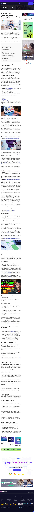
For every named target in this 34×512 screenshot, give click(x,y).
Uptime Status (22, 498)
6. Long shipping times (5, 50)
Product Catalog (2, 496)
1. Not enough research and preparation (7, 46)
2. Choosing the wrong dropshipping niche (7, 47)
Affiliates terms (20, 507)
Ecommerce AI (8, 232)
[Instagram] (28, 63)
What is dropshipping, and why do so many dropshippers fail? (9, 53)
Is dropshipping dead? (5, 60)
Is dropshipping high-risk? (5, 58)
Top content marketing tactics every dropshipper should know (12, 238)
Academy (2, 500)
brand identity (13, 331)
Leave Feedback (22, 499)
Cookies (27, 506)
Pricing (1, 498)
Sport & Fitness (9, 499)
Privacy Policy (24, 506)
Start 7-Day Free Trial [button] (17, 470)
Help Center (22, 496)
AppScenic (5, 162)
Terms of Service (20, 506)
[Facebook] (27, 63)
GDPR (29, 506)
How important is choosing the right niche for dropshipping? (9, 56)
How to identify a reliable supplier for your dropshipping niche (12, 323)
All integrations (15, 501)
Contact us (28, 500)
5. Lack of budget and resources (6, 49)
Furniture (8, 498)
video (10, 276)
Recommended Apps (23, 500)
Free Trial (2, 499)
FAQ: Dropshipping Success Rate (5, 52)
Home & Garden (9, 496)
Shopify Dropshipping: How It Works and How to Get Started (12, 179)
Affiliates (28, 498)
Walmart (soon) (15, 500)
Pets (7, 501)
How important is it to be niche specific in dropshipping (11, 138)
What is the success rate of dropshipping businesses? (8, 55)
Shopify (15, 496)
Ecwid (14, 498)
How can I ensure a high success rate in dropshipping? (8, 57)
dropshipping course (16, 226)
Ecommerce (6, 18)
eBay (14, 499)
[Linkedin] (30, 63)
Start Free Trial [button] (30, 3)
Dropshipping (3, 18)
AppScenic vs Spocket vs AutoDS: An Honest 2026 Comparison (3, 443)
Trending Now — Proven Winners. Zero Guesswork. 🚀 (18, 445)
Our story (28, 496)
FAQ (8, 18)
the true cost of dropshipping (7, 272)
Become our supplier (29, 499)
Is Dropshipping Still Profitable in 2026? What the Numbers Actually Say (25, 19)
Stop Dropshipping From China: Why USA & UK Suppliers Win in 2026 (10, 444)
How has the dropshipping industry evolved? (7, 61)
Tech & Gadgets (9, 500)
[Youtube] (26, 63)
